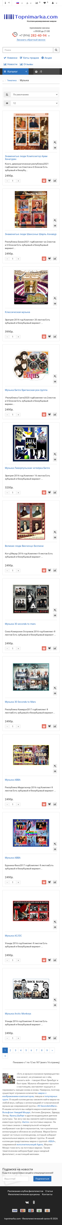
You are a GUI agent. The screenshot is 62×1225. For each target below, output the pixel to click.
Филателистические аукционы (24, 1194)
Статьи (49, 1191)
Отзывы (28, 64)
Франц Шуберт (17, 1115)
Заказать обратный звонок (31, 39)
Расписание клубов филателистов (25, 1191)
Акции (48, 57)
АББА (51, 1141)
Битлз (26, 1122)
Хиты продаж (31, 57)
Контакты (47, 1194)
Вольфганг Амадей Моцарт (16, 1112)
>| (5, 1055)
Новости (12, 64)
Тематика (12, 80)
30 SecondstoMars (47, 1106)
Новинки (12, 57)
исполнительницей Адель (30, 1144)
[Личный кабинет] (55, 3)
